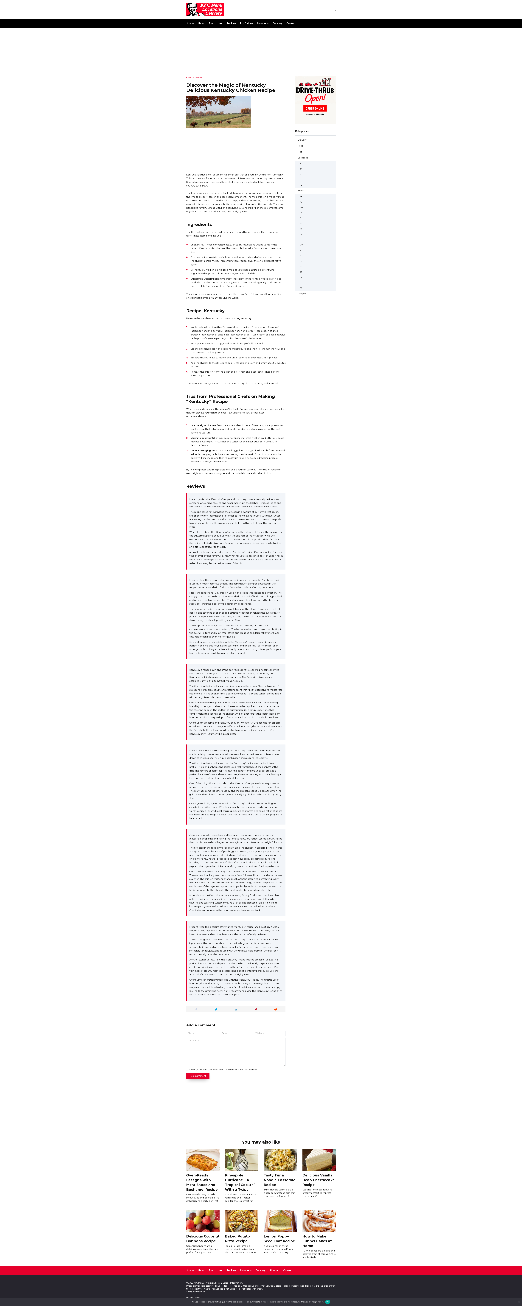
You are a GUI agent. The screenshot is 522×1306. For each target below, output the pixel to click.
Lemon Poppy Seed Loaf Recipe (279, 1238)
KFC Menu (199, 1283)
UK (301, 277)
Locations (262, 23)
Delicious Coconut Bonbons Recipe (203, 1238)
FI (301, 218)
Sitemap (274, 1270)
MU (301, 240)
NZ (301, 180)
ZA (301, 185)
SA (301, 266)
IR (301, 174)
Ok (327, 1302)
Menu (201, 23)
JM (301, 234)
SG (301, 272)
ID (301, 223)
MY (301, 245)
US (301, 283)
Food (212, 23)
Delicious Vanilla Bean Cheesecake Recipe (318, 1180)
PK (301, 261)
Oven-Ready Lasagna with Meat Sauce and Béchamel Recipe (202, 1182)
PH (301, 256)
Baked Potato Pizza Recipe (237, 1238)
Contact (291, 23)
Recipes (231, 23)
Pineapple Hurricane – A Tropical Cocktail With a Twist (240, 1182)
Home (190, 23)
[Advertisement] (261, 54)
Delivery (277, 23)
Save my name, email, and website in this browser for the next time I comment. (224, 1070)
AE (301, 196)
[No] (518, 1302)
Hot (221, 23)
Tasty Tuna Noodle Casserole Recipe (279, 1180)
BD (301, 207)
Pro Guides (246, 23)
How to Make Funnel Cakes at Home (317, 1241)
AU (301, 163)
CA (301, 169)
